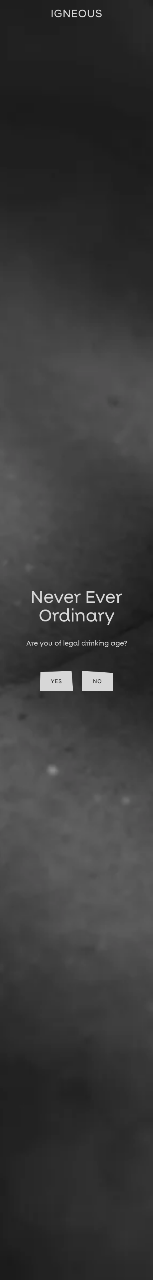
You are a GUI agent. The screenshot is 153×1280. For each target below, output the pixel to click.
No (97, 681)
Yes (56, 681)
